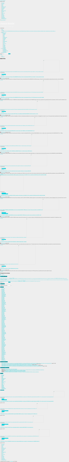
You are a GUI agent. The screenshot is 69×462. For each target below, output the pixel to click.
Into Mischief (22, 279)
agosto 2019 (3, 340)
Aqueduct (8, 278)
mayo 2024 (3, 305)
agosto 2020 (3, 334)
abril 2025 (3, 299)
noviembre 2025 (4, 294)
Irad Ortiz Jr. (26, 279)
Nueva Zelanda (5, 41)
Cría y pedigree (4, 48)
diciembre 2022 (4, 317)
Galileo (62, 278)
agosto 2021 (3, 327)
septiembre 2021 (4, 326)
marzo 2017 (3, 358)
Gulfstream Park (9, 279)
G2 (56, 278)
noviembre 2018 (4, 345)
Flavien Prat (42, 278)
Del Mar (37, 278)
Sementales (4, 51)
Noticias (3, 30)
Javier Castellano (34, 279)
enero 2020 (3, 338)
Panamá (3, 382)
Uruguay (3, 386)
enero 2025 (3, 301)
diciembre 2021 (4, 325)
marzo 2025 (3, 300)
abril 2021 (3, 329)
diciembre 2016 (4, 360)
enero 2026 (3, 293)
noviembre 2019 (4, 339)
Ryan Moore (6, 281)
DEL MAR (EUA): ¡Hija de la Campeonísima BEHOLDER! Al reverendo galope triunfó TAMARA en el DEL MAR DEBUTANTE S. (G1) (17, 125)
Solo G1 (21, 281)
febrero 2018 (3, 350)
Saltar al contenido (2, 0)
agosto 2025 (3, 296)
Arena (11, 278)
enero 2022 (3, 324)
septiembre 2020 (4, 333)
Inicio (2, 29)
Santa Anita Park (11, 281)
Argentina (4, 33)
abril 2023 (3, 314)
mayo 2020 (3, 335)
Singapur (4, 45)
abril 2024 (3, 306)
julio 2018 (3, 347)
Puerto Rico (4, 43)
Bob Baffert (16, 278)
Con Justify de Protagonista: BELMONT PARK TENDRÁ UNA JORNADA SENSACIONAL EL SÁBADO (13, 237)
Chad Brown (21, 278)
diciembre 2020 (4, 332)
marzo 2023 (3, 315)
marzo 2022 (3, 323)
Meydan (48, 279)
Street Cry (27, 281)
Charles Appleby (25, 278)
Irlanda (4, 39)
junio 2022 (3, 321)
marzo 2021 (3, 330)
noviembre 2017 (4, 352)
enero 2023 (3, 316)
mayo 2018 (3, 348)
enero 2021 (3, 331)
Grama (3, 279)
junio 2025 (3, 298)
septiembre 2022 (4, 319)
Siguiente (3, 274)
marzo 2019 (3, 342)
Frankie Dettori (53, 278)
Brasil (2, 376)
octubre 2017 (3, 353)
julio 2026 (3, 289)
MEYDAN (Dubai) (4, 388)
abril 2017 (3, 357)
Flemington (46, 278)
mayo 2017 (3, 356)
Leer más (1, 100)
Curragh (34, 278)
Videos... (1, 54)
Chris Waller (29, 278)
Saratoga (16, 281)
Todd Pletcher (32, 281)
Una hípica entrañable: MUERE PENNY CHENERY (11, 369)
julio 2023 (3, 312)
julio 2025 (3, 297)
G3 (58, 278)
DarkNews (11, 461)
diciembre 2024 (4, 302)
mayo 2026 (3, 290)
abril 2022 (3, 322)
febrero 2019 (3, 343)
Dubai (4, 36)
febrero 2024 (3, 307)
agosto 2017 (3, 354)
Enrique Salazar (3, 78)
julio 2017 (3, 355)
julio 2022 (3, 320)
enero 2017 (3, 359)
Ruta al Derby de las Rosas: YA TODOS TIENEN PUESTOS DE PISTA (9, 268)
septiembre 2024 (4, 304)
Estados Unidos (5, 37)
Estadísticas (4, 49)
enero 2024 (3, 308)
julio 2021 (3, 328)
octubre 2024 (3, 303)
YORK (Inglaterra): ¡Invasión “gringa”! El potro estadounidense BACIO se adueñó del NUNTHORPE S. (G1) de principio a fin (17, 364)
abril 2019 (3, 341)
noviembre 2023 (4, 309)
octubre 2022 (3, 318)
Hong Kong (4, 38)
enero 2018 (3, 351)
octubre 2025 (3, 295)
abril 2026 (3, 291)
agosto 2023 (3, 311)
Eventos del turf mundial (5, 410)
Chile (3, 35)
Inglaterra (3, 379)
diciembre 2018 (4, 344)
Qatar (3, 44)
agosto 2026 (3, 288)
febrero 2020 (3, 337)
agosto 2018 (3, 346)
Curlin (32, 278)
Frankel (49, 278)
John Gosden (38, 279)
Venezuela (4, 47)
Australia (4, 34)
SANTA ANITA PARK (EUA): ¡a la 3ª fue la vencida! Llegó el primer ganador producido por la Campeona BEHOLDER (15, 165)
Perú (2, 383)
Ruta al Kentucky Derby (5, 193)
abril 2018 (3, 349)
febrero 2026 (3, 292)
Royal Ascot (58, 279)
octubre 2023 (3, 310)
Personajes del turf (4, 52)
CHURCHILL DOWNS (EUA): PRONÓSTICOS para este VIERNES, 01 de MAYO (15, 370)
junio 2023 (3, 313)
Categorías (1, 285)
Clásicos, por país (4, 32)
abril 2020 (3, 336)
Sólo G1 (3, 129)
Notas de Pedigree (5, 50)
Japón (4, 40)
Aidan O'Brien (3, 278)
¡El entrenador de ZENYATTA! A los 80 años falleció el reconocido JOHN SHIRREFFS (15, 371)
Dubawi (39, 278)
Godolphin (65, 278)
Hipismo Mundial (7, 23)
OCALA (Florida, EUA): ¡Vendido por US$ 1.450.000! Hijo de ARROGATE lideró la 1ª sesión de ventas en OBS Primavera (15, 145)
